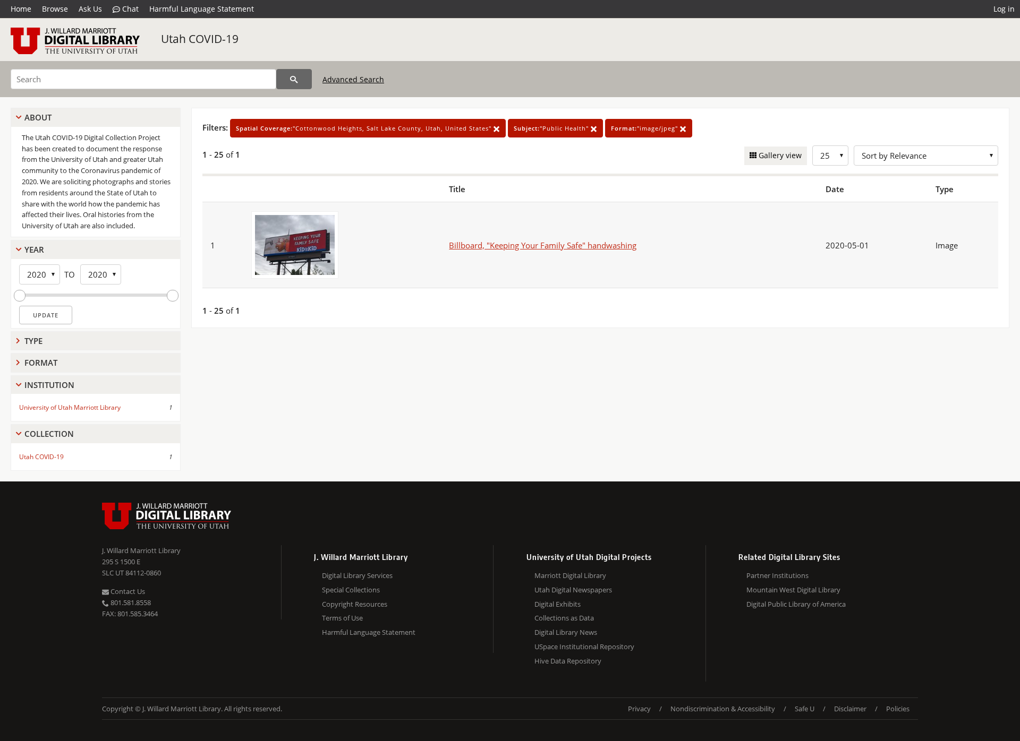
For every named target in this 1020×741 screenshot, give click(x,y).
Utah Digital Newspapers (573, 589)
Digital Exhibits (557, 604)
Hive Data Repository (567, 661)
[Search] (294, 79)
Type (33, 340)
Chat (129, 9)
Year (34, 249)
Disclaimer (850, 708)
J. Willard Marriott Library (141, 550)
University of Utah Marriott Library (70, 407)
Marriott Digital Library (570, 575)
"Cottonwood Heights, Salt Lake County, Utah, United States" (365, 128)
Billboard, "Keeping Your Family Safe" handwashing (542, 245)
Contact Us (127, 591)
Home (21, 9)
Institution (49, 385)
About (38, 117)
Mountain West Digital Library (793, 589)
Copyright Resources (354, 604)
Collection (49, 433)
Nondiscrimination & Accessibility (722, 708)
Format (40, 362)
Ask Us (90, 9)
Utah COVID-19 (200, 38)
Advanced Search (353, 79)
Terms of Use (342, 618)
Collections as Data (564, 618)
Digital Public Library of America (796, 604)
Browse (55, 9)
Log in (1004, 9)
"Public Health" (552, 128)
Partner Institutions (777, 575)
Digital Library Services (357, 575)
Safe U (804, 708)
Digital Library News (565, 632)
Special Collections (351, 589)
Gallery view (779, 155)
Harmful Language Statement (201, 9)
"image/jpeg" (645, 128)
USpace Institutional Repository (584, 646)
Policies (898, 708)
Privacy (639, 708)
